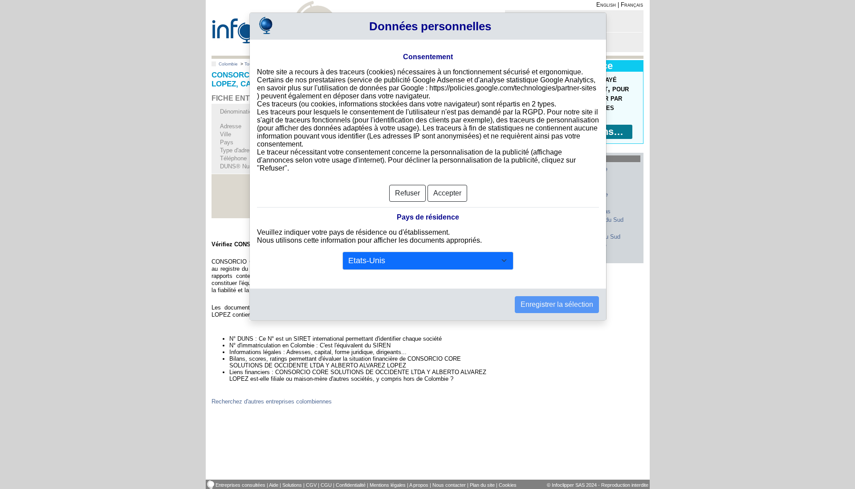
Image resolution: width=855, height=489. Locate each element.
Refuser (407, 193)
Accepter (447, 193)
